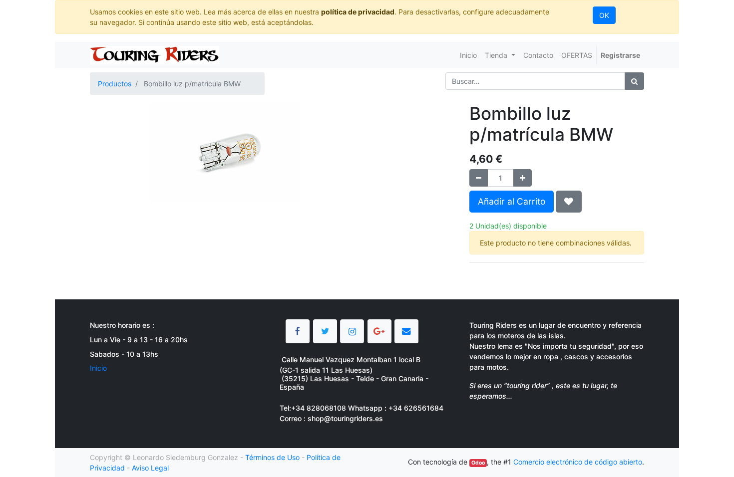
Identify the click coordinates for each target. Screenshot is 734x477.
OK (604, 15)
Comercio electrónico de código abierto (577, 462)
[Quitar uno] (478, 178)
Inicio (98, 368)
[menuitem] (468, 55)
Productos (114, 83)
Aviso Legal (150, 468)
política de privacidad (357, 11)
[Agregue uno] (522, 178)
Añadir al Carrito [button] (511, 201)
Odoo (478, 463)
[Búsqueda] (634, 81)
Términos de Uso (272, 457)
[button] (569, 202)
